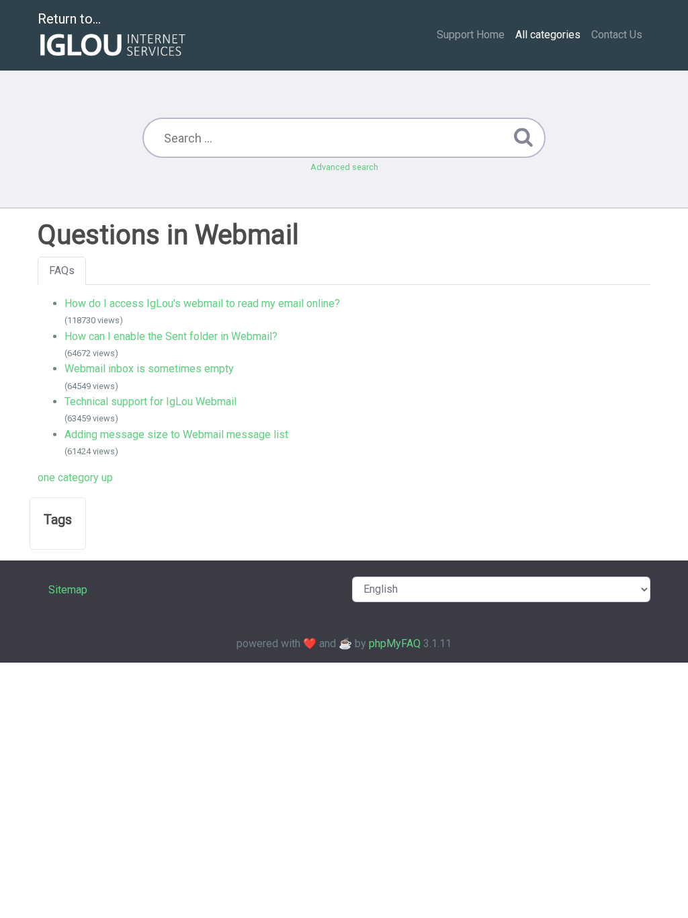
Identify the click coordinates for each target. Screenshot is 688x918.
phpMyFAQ (395, 643)
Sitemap (67, 589)
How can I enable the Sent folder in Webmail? (170, 336)
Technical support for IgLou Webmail (150, 401)
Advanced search (344, 167)
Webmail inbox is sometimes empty (149, 368)
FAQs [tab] (62, 270)
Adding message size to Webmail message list (176, 434)
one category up (75, 477)
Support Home (471, 34)
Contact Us (616, 34)
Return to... (69, 19)
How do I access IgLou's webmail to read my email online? (202, 303)
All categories (547, 34)
